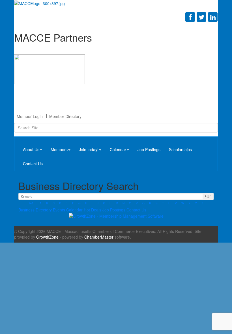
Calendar (118, 149)
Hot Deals (92, 210)
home (24, 139)
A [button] (41, 203)
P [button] (137, 203)
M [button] (117, 203)
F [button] (73, 203)
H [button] (86, 203)
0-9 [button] (31, 203)
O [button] (130, 203)
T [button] (163, 203)
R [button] (150, 203)
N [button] (123, 203)
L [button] (110, 203)
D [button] (60, 203)
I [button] (92, 203)
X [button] (189, 203)
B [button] (47, 203)
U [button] (169, 203)
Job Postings (149, 149)
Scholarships (180, 149)
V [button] (176, 203)
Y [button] (196, 203)
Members (59, 149)
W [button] (182, 203)
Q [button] (143, 203)
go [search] (209, 196)
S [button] (157, 203)
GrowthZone (47, 237)
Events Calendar (68, 210)
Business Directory (35, 210)
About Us (31, 149)
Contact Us (33, 163)
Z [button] (202, 203)
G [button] (79, 203)
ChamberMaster (98, 237)
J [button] (97, 203)
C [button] (54, 203)
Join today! (88, 149)
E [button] (67, 203)
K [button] (104, 203)
